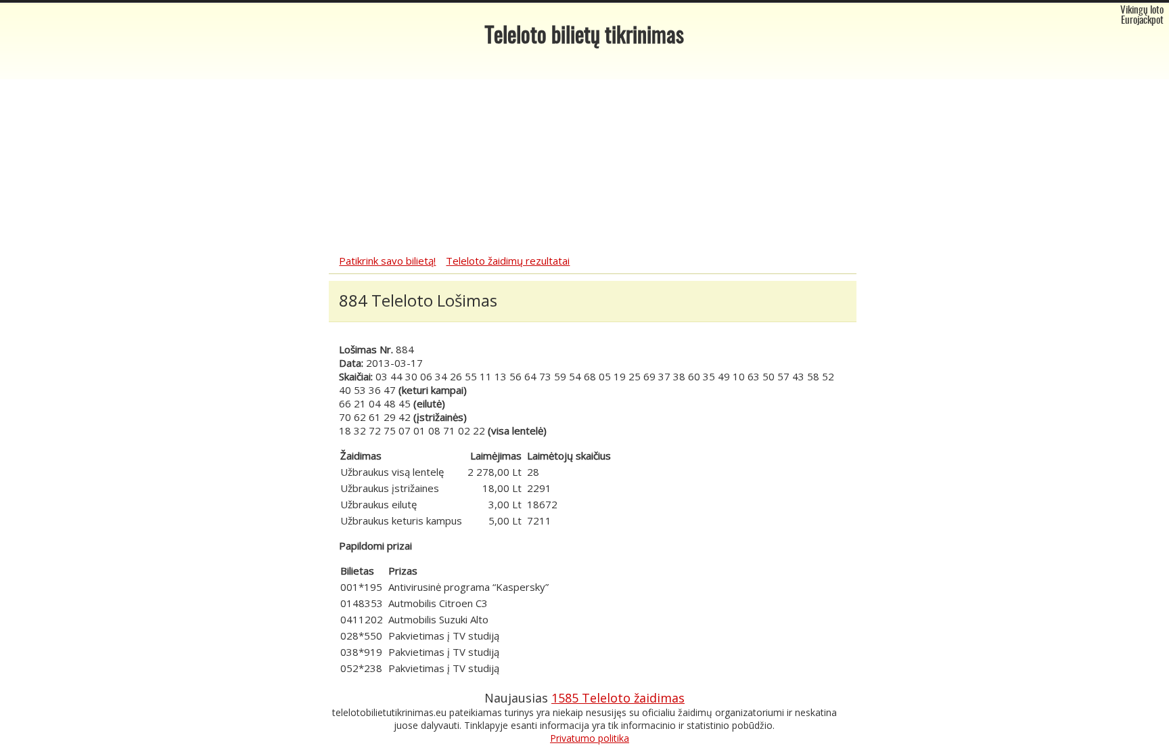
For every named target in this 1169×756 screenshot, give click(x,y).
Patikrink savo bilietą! (387, 260)
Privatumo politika (589, 738)
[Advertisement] (584, 152)
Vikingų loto (1142, 10)
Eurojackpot (1142, 21)
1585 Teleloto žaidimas (618, 698)
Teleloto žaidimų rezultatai (508, 260)
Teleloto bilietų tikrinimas (584, 36)
